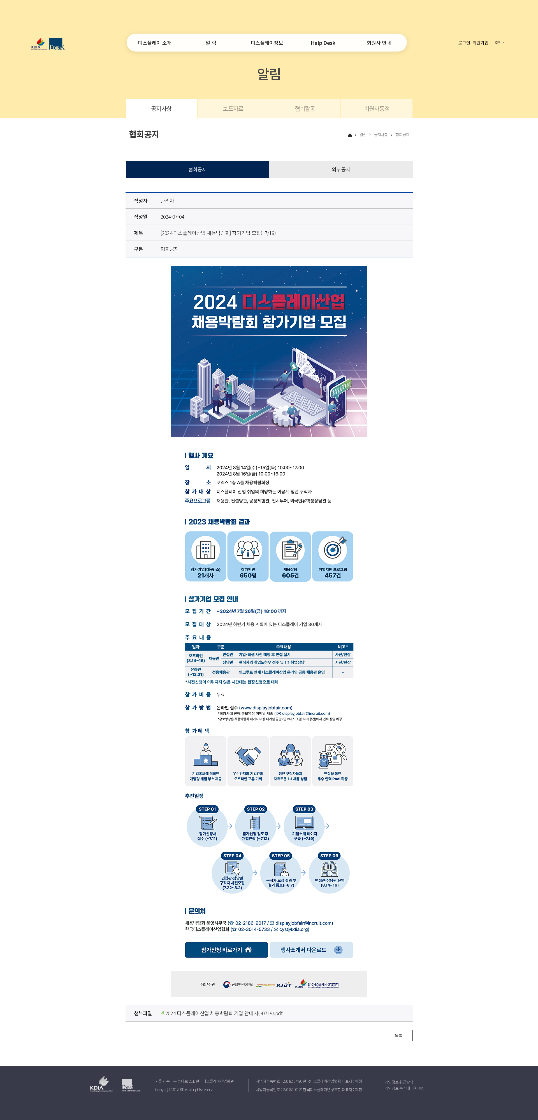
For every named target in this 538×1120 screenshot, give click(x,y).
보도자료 (233, 108)
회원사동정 (376, 108)
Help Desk (323, 42)
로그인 (464, 42)
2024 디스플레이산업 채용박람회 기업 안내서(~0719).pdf (223, 1013)
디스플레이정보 (267, 42)
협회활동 (305, 108)
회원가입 (480, 42)
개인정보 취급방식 (399, 1082)
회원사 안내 (379, 42)
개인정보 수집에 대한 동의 (405, 1088)
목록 (398, 1035)
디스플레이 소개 (154, 42)
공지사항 (161, 108)
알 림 (211, 42)
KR (497, 42)
